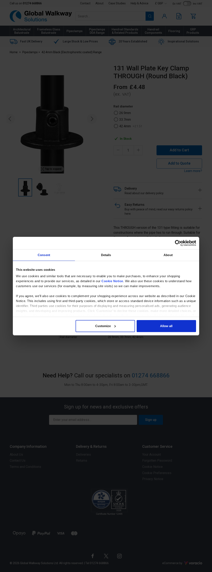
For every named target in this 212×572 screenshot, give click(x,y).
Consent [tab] (44, 255)
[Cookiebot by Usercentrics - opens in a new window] (178, 243)
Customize (103, 326)
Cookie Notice (112, 281)
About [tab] (168, 255)
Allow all (166, 326)
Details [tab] (106, 255)
